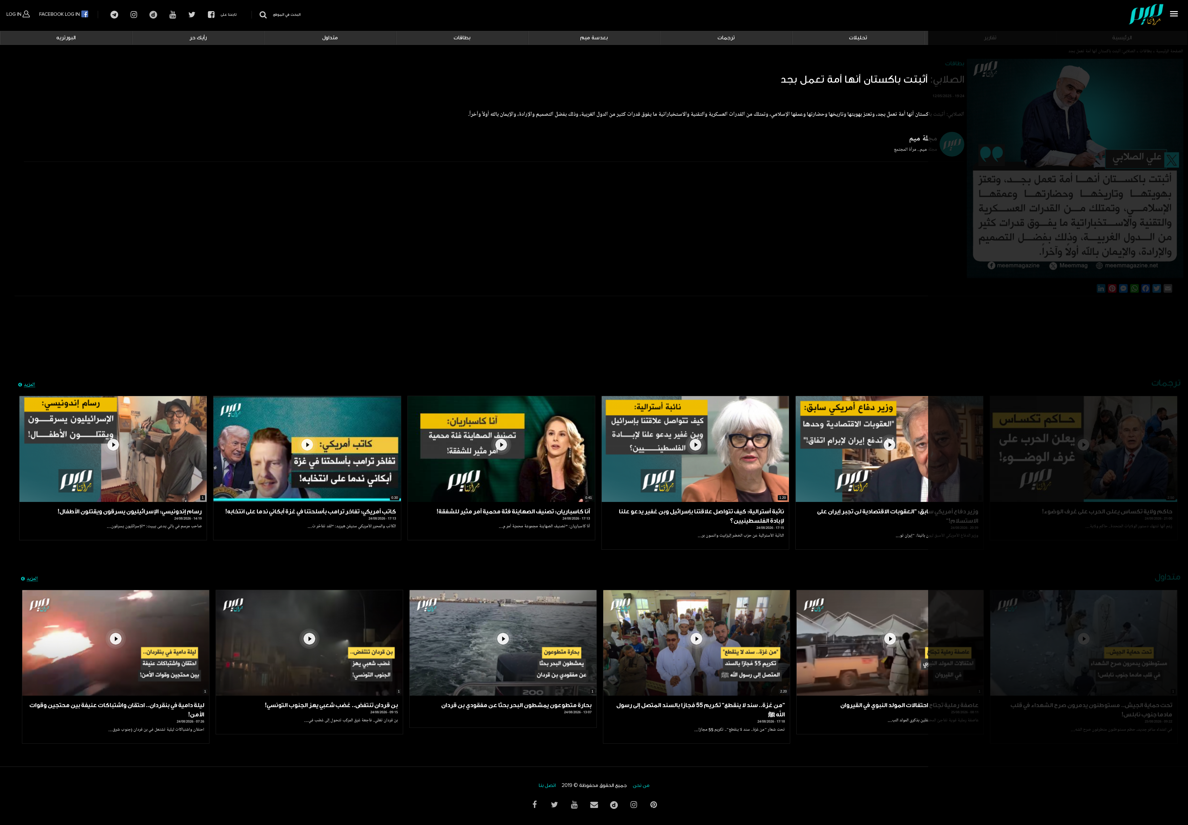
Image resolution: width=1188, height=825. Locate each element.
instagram (133, 15)
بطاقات (462, 38)
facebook (211, 15)
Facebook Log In (60, 14)
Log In (14, 14)
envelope (594, 805)
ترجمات (726, 38)
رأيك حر (198, 38)
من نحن (641, 785)
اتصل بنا (547, 785)
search (262, 15)
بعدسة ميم (594, 38)
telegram (114, 15)
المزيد (29, 385)
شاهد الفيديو (889, 449)
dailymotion (153, 15)
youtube (172, 15)
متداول (330, 38)
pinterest (653, 805)
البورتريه (65, 38)
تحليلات (858, 38)
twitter (192, 15)
